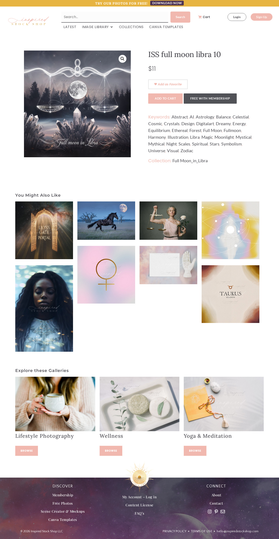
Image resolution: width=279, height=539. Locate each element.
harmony (157, 137)
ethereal (180, 130)
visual (173, 150)
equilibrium (159, 130)
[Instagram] (210, 511)
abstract (180, 116)
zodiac (186, 150)
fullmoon (232, 130)
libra (195, 137)
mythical (156, 143)
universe (156, 150)
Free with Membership (210, 98)
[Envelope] (223, 511)
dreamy (223, 123)
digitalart (205, 123)
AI (192, 116)
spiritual (200, 143)
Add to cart (165, 98)
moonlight (224, 137)
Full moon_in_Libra (190, 160)
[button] (122, 59)
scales (184, 143)
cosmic (155, 123)
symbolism (231, 143)
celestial (241, 116)
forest (195, 130)
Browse (26, 451)
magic (207, 137)
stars (214, 143)
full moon (212, 130)
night (171, 143)
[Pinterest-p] (216, 511)
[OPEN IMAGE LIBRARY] (111, 27)
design (187, 123)
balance (223, 116)
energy (239, 123)
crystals (172, 123)
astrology (205, 116)
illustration (178, 137)
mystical (244, 137)
